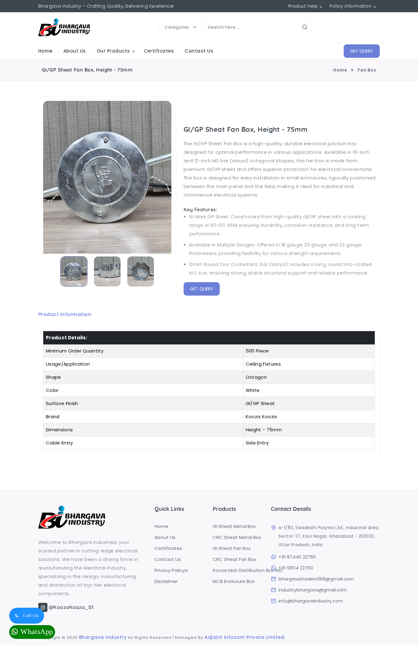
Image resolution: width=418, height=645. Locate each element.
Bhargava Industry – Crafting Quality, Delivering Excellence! (106, 6)
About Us (74, 51)
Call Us (30, 615)
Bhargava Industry (103, 637)
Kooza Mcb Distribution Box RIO (238, 570)
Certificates (159, 51)
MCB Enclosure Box (234, 581)
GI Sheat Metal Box (234, 526)
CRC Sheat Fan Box (234, 559)
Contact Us (199, 51)
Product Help (303, 6)
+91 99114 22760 (295, 568)
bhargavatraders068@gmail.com (316, 579)
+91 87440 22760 (297, 557)
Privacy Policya (171, 570)
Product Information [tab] (64, 314)
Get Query (361, 51)
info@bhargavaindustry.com (310, 601)
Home (45, 51)
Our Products (113, 51)
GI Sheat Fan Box (232, 548)
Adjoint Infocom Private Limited (244, 637)
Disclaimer (166, 581)
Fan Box (367, 70)
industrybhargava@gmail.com (312, 590)
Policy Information (350, 6)
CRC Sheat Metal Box (237, 537)
